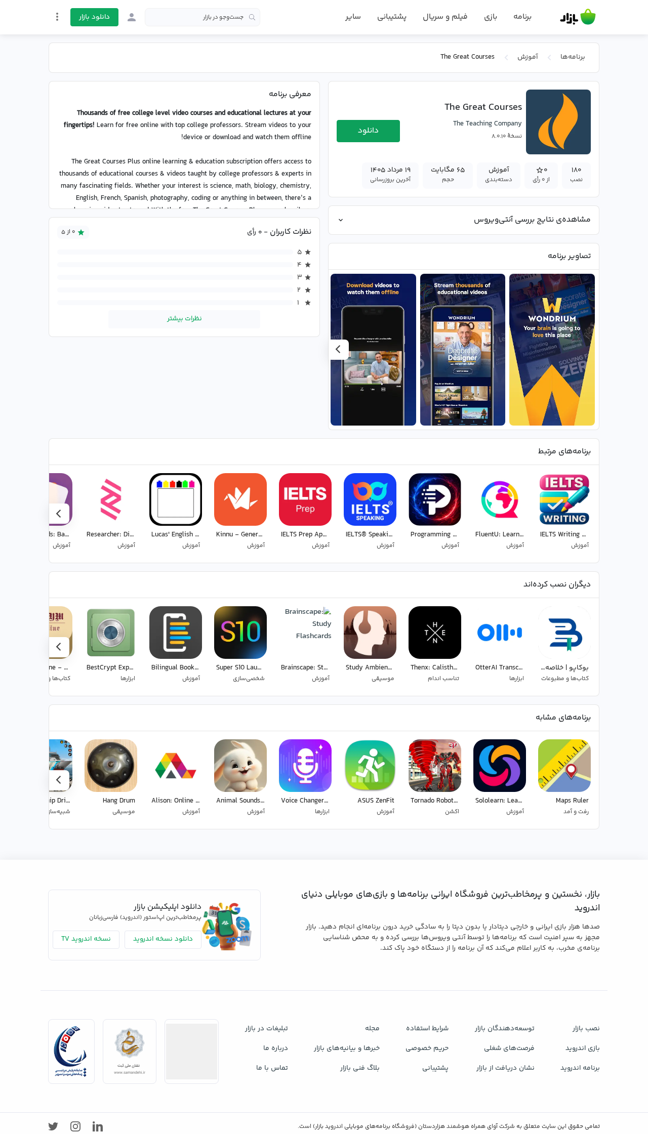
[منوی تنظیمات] (57, 17)
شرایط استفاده (427, 1028)
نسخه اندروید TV (86, 939)
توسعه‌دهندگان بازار (505, 1028)
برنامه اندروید (580, 1068)
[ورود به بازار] (132, 17)
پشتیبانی (392, 17)
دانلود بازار (94, 17)
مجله (372, 1028)
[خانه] (578, 17)
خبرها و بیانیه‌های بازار (347, 1048)
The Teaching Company (487, 124)
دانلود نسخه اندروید (163, 939)
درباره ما (275, 1048)
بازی (490, 17)
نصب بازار (586, 1028)
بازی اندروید (582, 1048)
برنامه (522, 17)
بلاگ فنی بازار (360, 1068)
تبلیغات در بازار (266, 1028)
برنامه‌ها (572, 57)
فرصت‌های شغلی (509, 1048)
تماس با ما (272, 1068)
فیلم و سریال (445, 17)
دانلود (368, 130)
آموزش (527, 57)
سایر (353, 17)
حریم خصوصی (427, 1048)
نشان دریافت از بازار (505, 1068)
